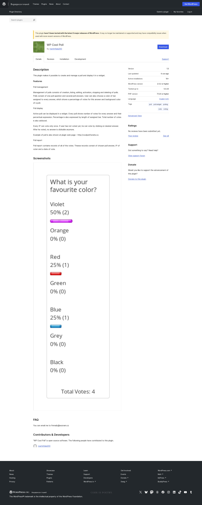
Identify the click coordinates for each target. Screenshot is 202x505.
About (11, 470)
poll (150, 104)
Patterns (50, 482)
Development (80, 59)
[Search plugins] (34, 20)
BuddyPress (163, 482)
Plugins (49, 478)
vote (160, 109)
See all (166, 136)
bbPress (162, 478)
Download (163, 47)
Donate (124, 478)
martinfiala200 (56, 49)
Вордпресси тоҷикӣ (39, 492)
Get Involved (126, 470)
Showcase (51, 470)
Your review (133, 136)
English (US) (164, 99)
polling (165, 104)
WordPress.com (165, 470)
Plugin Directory (15, 12)
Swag (124, 482)
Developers (88, 478)
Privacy (12, 482)
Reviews (50, 59)
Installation (64, 59)
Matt (160, 474)
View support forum (136, 156)
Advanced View (135, 116)
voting (166, 109)
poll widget (157, 104)
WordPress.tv (90, 482)
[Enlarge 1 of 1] (118, 165)
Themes (50, 474)
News (11, 474)
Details (38, 59)
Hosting (12, 478)
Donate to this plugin (137, 179)
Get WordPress (191, 4)
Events (123, 474)
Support (165, 59)
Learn (86, 470)
